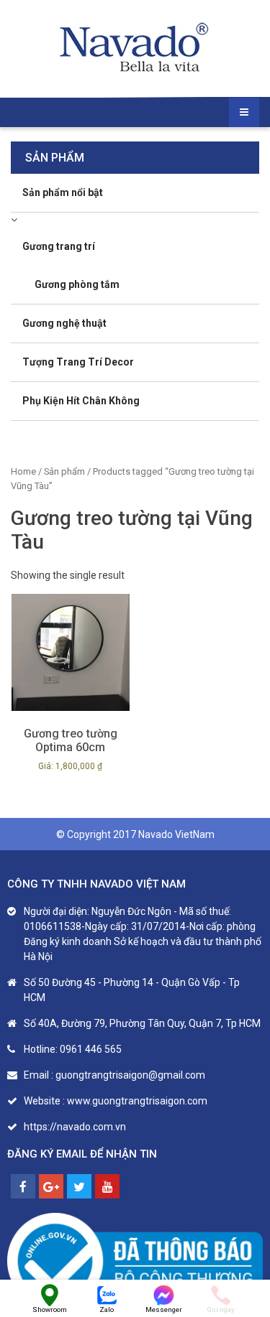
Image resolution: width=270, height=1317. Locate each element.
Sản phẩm (64, 471)
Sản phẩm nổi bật (62, 192)
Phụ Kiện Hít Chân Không (81, 400)
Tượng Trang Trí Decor (78, 362)
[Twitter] (79, 1186)
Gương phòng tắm (77, 284)
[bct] (135, 1261)
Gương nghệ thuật (64, 323)
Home (23, 471)
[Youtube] (107, 1186)
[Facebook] (23, 1186)
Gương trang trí (58, 246)
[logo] (135, 48)
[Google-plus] (51, 1186)
